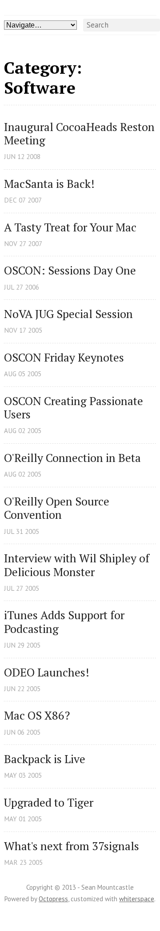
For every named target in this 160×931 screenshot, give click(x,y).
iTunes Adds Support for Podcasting (65, 622)
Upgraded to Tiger (48, 803)
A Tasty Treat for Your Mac (70, 228)
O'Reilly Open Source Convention (58, 508)
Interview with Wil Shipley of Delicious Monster (78, 565)
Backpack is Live (44, 759)
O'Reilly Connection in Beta (72, 458)
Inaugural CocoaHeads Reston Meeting (80, 133)
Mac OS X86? (37, 716)
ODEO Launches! (46, 673)
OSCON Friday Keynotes (64, 358)
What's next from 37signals (71, 846)
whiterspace (136, 899)
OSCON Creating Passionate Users (75, 408)
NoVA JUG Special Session (68, 314)
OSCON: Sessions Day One (70, 271)
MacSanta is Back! (49, 184)
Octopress (53, 899)
